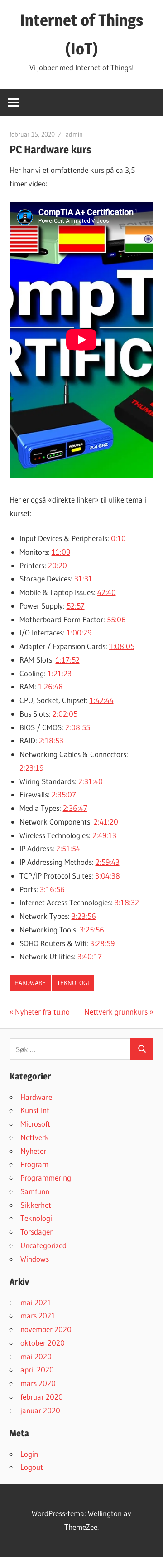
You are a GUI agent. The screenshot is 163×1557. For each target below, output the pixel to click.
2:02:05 (65, 713)
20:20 (57, 565)
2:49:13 (104, 835)
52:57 (76, 605)
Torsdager (36, 1231)
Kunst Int (34, 1110)
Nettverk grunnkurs (116, 1011)
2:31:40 (90, 781)
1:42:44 (102, 700)
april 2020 (37, 1369)
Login (29, 1454)
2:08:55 (77, 727)
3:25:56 (92, 929)
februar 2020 (41, 1396)
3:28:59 (102, 943)
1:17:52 (68, 659)
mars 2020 (38, 1383)
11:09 (61, 551)
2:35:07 (64, 794)
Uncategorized (43, 1245)
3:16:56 (52, 889)
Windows (34, 1259)
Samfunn (34, 1191)
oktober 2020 (42, 1342)
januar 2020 (40, 1410)
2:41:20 (106, 821)
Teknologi (73, 983)
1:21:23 (60, 673)
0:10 (118, 538)
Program (34, 1164)
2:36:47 (75, 808)
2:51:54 (68, 848)
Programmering (45, 1177)
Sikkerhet (35, 1205)
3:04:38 (107, 875)
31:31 (83, 578)
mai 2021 (35, 1302)
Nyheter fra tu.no (42, 1011)
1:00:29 (79, 632)
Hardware (30, 983)
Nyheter (33, 1151)
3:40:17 (89, 956)
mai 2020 (36, 1356)
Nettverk (34, 1137)
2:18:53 (51, 740)
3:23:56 (84, 916)
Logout (31, 1467)
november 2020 (46, 1329)
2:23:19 (31, 767)
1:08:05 (121, 646)
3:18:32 (127, 902)
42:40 (106, 592)
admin (74, 134)
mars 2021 (37, 1315)
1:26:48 (50, 686)
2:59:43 (108, 862)
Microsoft (35, 1123)
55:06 (116, 619)
